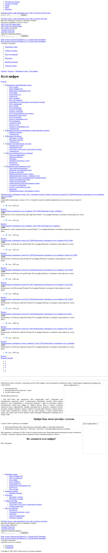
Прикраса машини (16, 157)
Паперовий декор (15, 147)
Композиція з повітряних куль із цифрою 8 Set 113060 (53, 240)
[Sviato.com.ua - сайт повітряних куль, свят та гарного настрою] (24, 19)
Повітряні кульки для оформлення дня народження (27, 178)
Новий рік (13, 189)
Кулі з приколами (15, 104)
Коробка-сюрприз (11, 62)
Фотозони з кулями (16, 138)
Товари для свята (11, 51)
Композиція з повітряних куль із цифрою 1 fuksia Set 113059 (55, 255)
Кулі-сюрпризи (14, 121)
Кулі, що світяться (15, 100)
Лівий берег (16, 24)
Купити (3, 209)
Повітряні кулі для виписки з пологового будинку (27, 102)
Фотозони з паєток (16, 140)
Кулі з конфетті (14, 98)
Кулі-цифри (33, 71)
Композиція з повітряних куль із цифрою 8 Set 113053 (53, 329)
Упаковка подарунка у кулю (19, 161)
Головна (4, 71)
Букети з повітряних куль (18, 119)
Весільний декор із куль (17, 115)
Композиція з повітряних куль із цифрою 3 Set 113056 (53, 299)
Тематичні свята (11, 66)
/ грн (13, 205)
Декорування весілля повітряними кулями (24, 183)
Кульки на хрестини (16, 172)
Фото (7, 7)
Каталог (11, 71)
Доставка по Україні (12, 2)
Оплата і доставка (11, 4)
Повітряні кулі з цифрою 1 (51, 226)
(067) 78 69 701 (6, 24)
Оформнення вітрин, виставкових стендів (24, 191)
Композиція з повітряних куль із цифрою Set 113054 (53, 314)
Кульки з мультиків (16, 111)
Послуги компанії (11, 54)
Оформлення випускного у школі (21, 174)
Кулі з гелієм (13, 87)
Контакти (8, 9)
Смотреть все (14, 128)
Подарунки (13, 162)
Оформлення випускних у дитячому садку (24, 176)
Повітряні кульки (11, 47)
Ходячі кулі (13, 96)
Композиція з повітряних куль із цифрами (59, 343)
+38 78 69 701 (8, 30)
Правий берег (17, 26)
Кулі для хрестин (15, 117)
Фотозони (8, 58)
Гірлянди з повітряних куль (19, 127)
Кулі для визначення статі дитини (21, 113)
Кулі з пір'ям (13, 106)
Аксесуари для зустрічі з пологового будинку (25, 149)
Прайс (7, 5)
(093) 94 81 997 (6, 26)
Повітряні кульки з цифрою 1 (52, 211)
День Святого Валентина (18, 168)
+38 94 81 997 (8, 32)
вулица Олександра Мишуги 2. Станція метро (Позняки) (23, 39)
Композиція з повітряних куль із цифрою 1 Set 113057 (53, 284)
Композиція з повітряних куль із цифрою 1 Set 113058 (53, 270)
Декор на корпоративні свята (19, 179)
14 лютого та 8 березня (17, 185)
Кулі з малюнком (15, 108)
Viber (7, 28)
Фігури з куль (14, 125)
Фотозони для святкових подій (20, 170)
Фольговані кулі (15, 94)
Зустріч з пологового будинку (20, 187)
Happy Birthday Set (16, 89)
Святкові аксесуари (16, 145)
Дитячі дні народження (17, 181)
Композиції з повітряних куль (20, 91)
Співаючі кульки (15, 123)
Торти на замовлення (16, 155)
